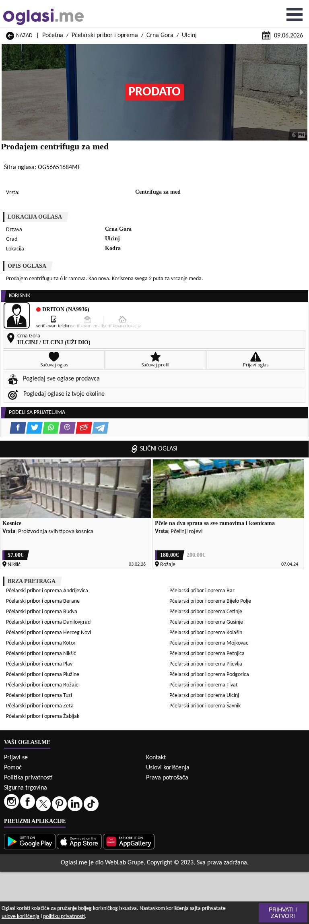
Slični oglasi (158, 449)
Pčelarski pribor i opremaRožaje (42, 685)
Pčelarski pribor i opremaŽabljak (42, 716)
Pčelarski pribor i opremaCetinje (205, 612)
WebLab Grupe (124, 863)
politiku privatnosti (64, 917)
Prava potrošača (167, 778)
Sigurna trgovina (25, 788)
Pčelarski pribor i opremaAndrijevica (47, 591)
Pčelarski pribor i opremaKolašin (205, 633)
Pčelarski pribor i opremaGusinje (206, 622)
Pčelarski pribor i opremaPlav (39, 664)
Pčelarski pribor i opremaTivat (203, 685)
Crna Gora (159, 35)
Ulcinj (189, 35)
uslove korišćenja (20, 917)
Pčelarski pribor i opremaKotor (41, 643)
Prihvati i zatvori (283, 912)
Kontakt (156, 757)
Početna (52, 35)
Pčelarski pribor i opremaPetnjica (207, 654)
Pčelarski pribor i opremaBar (202, 591)
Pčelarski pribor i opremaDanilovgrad (48, 622)
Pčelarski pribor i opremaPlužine (42, 675)
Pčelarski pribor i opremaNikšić (41, 654)
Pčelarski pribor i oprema (105, 35)
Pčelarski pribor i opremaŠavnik (205, 706)
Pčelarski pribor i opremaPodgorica (209, 675)
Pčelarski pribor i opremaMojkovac (208, 643)
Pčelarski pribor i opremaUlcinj (204, 695)
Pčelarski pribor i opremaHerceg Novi (48, 633)
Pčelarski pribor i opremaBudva (41, 612)
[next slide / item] (301, 92)
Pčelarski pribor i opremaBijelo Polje (210, 601)
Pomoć (13, 768)
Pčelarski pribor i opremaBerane (43, 601)
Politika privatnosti (28, 778)
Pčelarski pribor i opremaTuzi (39, 695)
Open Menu (294, 14)
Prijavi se (16, 757)
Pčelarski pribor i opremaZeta (40, 706)
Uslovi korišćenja (168, 768)
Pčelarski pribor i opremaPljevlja (205, 664)
